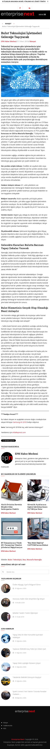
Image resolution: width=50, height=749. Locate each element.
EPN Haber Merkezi (8, 41)
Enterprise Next (18, 739)
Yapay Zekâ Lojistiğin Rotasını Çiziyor (27, 663)
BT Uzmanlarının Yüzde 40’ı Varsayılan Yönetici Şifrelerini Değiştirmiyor (11, 545)
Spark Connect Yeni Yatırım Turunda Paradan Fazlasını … (29, 692)
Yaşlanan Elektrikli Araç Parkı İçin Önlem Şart (29, 649)
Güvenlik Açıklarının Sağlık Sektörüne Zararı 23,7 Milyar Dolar (37, 506)
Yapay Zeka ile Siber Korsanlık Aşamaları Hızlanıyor (28, 636)
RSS (4, 728)
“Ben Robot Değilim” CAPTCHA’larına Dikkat (37, 544)
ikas (24, 559)
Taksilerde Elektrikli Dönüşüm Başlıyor (27, 677)
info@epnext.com (19, 432)
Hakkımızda (7, 725)
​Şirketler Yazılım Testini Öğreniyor (25, 613)
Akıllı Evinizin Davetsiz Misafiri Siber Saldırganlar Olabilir (11, 506)
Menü (41, 14)
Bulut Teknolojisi (15, 559)
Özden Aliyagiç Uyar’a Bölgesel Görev (27, 584)
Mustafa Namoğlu (34, 559)
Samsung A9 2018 (20, 422)
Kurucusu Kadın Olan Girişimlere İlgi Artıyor (29, 599)
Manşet (33, 41)
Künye (5, 723)
